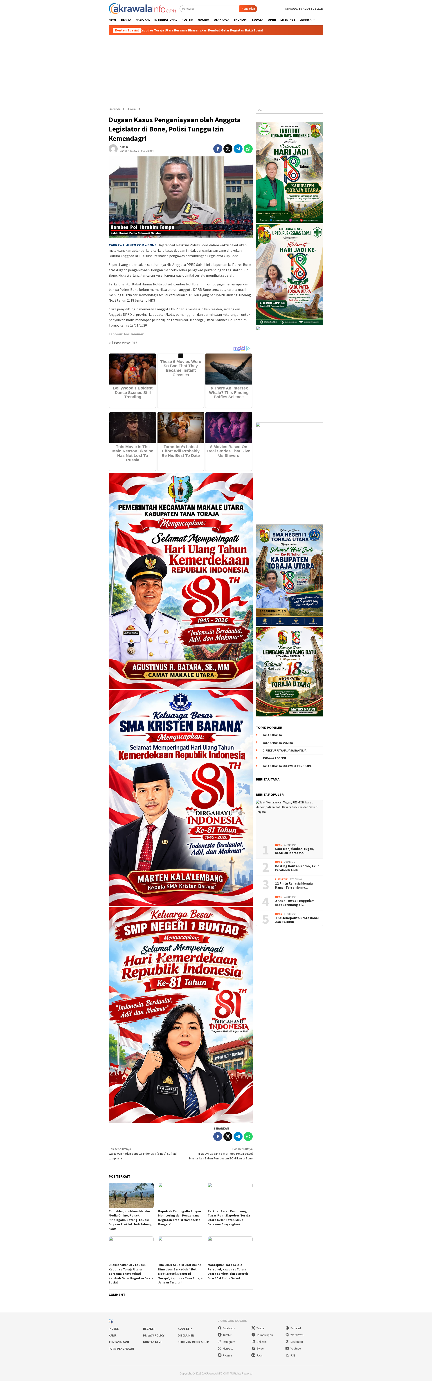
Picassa (227, 1355)
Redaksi (149, 1329)
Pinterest (295, 1328)
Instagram (229, 1342)
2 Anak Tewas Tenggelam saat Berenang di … (294, 903)
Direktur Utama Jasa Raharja (284, 750)
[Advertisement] (216, 69)
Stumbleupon (264, 1335)
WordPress (296, 1335)
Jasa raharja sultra (278, 743)
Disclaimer (186, 1335)
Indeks (114, 1329)
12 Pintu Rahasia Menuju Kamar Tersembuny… (294, 885)
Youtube (295, 1348)
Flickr (259, 1355)
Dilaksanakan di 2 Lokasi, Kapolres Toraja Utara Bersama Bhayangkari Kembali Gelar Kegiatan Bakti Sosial (131, 1273)
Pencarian (248, 9)
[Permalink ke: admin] (113, 149)
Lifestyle (281, 879)
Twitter (260, 1328)
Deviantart (296, 1342)
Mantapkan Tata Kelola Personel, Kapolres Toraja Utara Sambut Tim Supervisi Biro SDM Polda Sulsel (228, 1271)
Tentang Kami (119, 1342)
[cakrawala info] (142, 8)
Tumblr (227, 1335)
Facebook (229, 1328)
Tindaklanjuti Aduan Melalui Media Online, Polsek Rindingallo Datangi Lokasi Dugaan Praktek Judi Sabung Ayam (130, 1220)
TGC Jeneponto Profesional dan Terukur (297, 920)
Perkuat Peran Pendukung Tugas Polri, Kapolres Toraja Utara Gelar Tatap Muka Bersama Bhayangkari (229, 1217)
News (278, 845)
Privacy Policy (153, 1335)
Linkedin (261, 1342)
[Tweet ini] (227, 148)
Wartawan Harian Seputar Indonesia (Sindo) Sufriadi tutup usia (143, 1153)
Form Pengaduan (121, 1349)
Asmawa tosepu (274, 758)
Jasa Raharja (272, 735)
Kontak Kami (152, 1342)
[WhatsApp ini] (248, 148)
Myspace (228, 1348)
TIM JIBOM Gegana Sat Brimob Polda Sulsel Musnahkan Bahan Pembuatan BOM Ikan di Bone (221, 1153)
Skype (259, 1348)
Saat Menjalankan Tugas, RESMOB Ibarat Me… (294, 851)
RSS (292, 1355)
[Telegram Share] (238, 148)
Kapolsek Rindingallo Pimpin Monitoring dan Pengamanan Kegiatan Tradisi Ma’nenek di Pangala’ (179, 1217)
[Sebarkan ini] (217, 148)
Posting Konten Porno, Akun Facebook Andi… (297, 868)
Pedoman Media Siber (193, 1342)
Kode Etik (185, 1329)
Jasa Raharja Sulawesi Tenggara (287, 766)
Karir (113, 1335)
